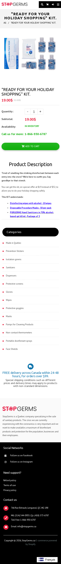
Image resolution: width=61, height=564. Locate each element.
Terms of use (9, 485)
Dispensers (11, 275)
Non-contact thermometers (19, 332)
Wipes (9, 300)
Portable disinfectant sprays (19, 340)
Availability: (9, 126)
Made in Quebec (13, 242)
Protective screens (14, 283)
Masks (9, 316)
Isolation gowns (13, 259)
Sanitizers (10, 267)
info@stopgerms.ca (26, 526)
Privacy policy (9, 490)
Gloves (9, 291)
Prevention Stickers (15, 251)
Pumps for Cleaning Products (19, 324)
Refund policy (9, 480)
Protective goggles (15, 308)
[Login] (51, 4)
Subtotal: (8, 119)
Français (50, 559)
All (5, 22)
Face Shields (12, 349)
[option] (47, 559)
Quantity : (8, 111)
